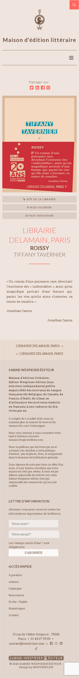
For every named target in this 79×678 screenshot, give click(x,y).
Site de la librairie (40, 199)
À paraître (15, 575)
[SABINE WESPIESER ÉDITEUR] (40, 28)
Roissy (39, 248)
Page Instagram (41, 215)
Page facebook (40, 207)
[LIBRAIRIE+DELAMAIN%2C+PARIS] (31, 87)
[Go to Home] (36, 659)
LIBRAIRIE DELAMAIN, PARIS (38, 346)
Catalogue (15, 588)
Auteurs (14, 582)
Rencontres (16, 595)
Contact (14, 615)
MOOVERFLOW (43, 667)
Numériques (17, 608)
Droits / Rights (18, 602)
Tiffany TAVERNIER (39, 254)
